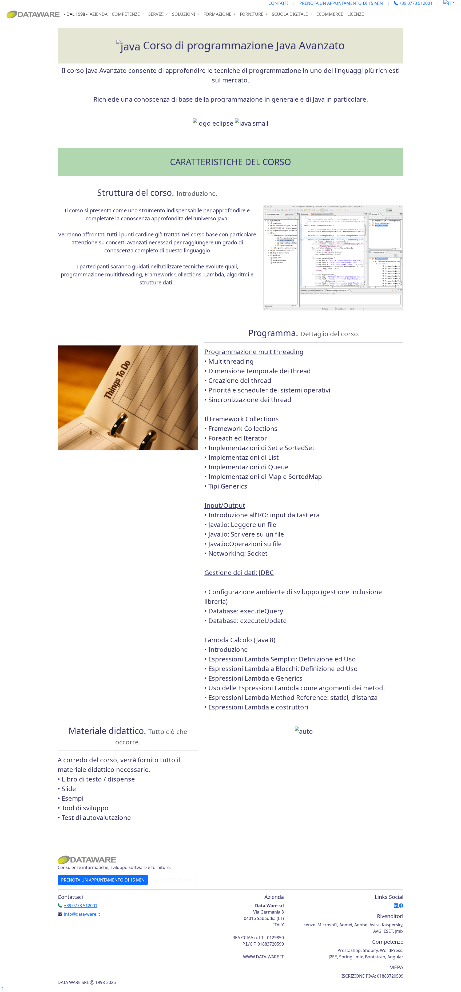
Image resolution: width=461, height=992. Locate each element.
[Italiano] (449, 2)
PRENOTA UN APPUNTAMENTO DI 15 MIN (341, 3)
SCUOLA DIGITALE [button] (290, 14)
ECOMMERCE (329, 14)
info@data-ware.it (82, 914)
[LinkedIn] (396, 905)
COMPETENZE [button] (126, 14)
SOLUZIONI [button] (184, 14)
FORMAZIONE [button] (218, 14)
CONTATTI (278, 3)
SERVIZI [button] (156, 14)
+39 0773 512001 (175, 880)
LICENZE (355, 14)
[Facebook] (401, 905)
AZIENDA (99, 14)
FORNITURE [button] (252, 14)
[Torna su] (2, 989)
